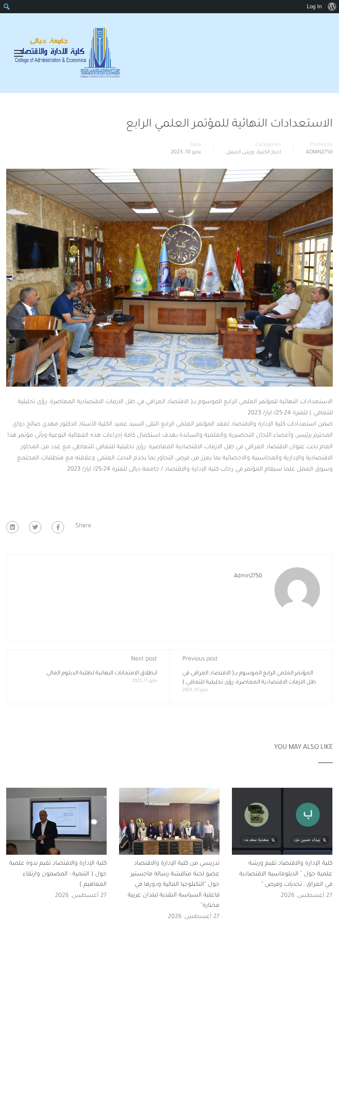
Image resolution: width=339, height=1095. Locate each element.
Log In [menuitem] (314, 6)
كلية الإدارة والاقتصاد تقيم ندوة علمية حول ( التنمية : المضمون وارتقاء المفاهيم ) (58, 874)
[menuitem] (332, 6)
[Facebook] (58, 527)
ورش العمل (240, 152)
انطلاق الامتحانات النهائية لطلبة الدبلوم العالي (101, 673)
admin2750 (319, 152)
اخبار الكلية (269, 152)
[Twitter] (35, 527)
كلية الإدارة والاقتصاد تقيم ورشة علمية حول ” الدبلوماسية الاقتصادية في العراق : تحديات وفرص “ (285, 874)
